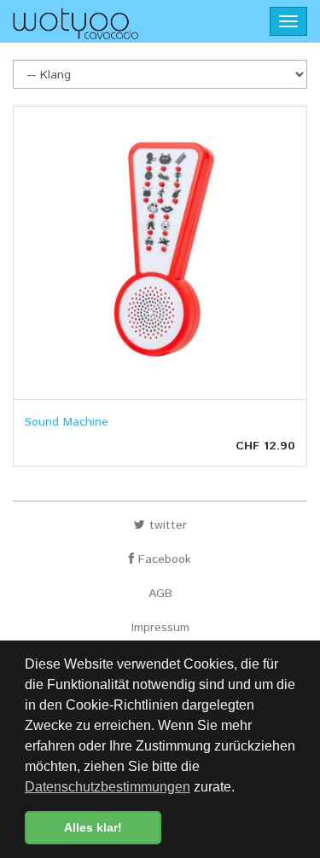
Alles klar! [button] (93, 827)
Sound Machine (66, 422)
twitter (166, 525)
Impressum (160, 627)
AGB (160, 593)
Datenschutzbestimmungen (107, 787)
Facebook (162, 559)
